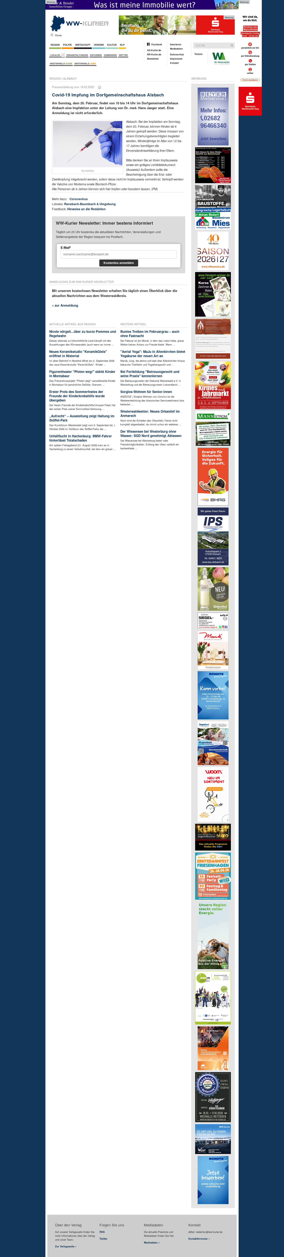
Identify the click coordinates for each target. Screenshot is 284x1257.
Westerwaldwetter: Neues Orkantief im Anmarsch (150, 413)
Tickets (198, 54)
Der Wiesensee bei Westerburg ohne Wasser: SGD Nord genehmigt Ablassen (150, 433)
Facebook (156, 44)
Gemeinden (110, 55)
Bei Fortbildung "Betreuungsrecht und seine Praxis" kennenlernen (149, 373)
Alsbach (70, 78)
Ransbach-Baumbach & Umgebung (90, 204)
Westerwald (61, 63)
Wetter (123, 55)
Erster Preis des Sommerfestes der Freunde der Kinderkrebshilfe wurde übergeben (77, 395)
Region (55, 44)
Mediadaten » (152, 1242)
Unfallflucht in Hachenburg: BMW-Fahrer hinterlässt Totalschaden (80, 438)
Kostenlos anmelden (119, 263)
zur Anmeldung (66, 305)
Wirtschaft (83, 44)
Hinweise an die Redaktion (86, 209)
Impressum (176, 58)
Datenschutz (177, 54)
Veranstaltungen (77, 55)
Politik (67, 44)
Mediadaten (176, 48)
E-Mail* (66, 247)
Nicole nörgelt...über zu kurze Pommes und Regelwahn (82, 333)
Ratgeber (96, 55)
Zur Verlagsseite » (66, 1246)
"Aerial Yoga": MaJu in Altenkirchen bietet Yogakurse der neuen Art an (152, 353)
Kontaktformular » (199, 1238)
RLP (122, 44)
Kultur (112, 44)
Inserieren (175, 44)
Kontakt (174, 63)
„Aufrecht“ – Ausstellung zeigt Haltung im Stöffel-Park (81, 418)
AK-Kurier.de (154, 50)
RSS (102, 1232)
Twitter (103, 1238)
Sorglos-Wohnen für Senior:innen (146, 391)
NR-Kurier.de (154, 54)
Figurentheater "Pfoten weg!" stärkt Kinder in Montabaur (82, 373)
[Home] (51, 34)
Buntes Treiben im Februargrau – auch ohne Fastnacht (149, 333)
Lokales (55, 55)
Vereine (99, 44)
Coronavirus (79, 199)
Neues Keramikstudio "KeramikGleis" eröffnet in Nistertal (78, 353)
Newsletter (153, 58)
